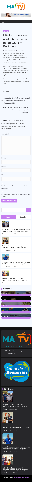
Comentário (6, 134)
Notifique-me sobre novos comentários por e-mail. (14, 187)
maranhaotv (21, 50)
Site (2, 175)
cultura (5, 310)
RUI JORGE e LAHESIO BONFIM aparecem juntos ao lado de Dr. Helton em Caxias (16, 230)
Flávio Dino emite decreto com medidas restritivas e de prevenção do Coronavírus (15, 109)
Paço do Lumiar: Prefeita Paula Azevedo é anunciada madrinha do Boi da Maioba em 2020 (17, 100)
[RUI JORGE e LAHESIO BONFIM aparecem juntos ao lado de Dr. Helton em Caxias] (17, 396)
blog (4, 299)
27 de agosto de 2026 (10, 250)
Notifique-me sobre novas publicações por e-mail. (15, 195)
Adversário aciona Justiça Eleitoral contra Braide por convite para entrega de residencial (16, 263)
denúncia (6, 316)
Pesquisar (28, 210)
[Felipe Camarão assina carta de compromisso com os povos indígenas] (17, 459)
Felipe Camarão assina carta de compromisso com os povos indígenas (15, 279)
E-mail (3, 166)
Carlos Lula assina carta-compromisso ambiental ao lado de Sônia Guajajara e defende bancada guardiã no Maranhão (15, 246)
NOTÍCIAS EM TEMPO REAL (21, 477)
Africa (5, 293)
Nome (3, 158)
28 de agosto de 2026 (10, 234)
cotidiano (6, 305)
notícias (6, 31)
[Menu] (2, 21)
